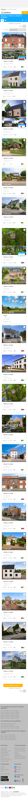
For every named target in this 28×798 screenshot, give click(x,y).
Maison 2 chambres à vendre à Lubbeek (10, 712)
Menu (25, 12)
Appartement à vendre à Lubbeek (8, 723)
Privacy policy (22, 793)
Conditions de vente (13, 794)
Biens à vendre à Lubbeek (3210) (8, 737)
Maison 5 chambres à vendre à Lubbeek (10, 716)
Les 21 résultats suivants (12, 685)
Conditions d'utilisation (6, 793)
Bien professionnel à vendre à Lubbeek (10, 726)
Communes (14, 795)
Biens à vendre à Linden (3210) (8, 736)
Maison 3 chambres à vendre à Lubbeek (10, 713)
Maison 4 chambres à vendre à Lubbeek (10, 715)
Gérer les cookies (4, 794)
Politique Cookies (15, 793)
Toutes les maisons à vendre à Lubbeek (10, 718)
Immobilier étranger (12, 9)
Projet (5, 315)
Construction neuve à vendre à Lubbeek (10, 728)
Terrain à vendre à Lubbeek (7, 725)
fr (26, 9)
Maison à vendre (8, 61)
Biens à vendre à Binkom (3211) (8, 735)
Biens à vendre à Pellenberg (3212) (9, 739)
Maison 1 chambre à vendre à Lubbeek (9, 710)
